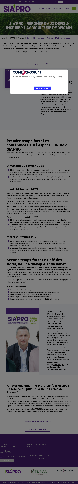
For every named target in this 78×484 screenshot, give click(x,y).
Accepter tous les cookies (42, 88)
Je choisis (20, 82)
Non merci (40, 82)
